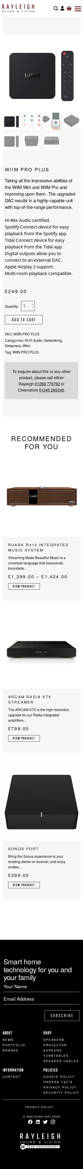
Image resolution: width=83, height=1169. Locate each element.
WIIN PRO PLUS (26, 352)
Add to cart (24, 320)
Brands (11, 1050)
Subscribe (62, 1015)
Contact (12, 1077)
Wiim (26, 345)
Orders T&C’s (58, 1082)
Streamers (13, 345)
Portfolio (14, 1045)
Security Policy (61, 1092)
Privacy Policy (60, 1087)
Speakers (54, 1040)
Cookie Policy (59, 1077)
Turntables (56, 1056)
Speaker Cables (61, 1061)
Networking (53, 340)
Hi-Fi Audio (33, 340)
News (8, 1040)
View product (24, 586)
